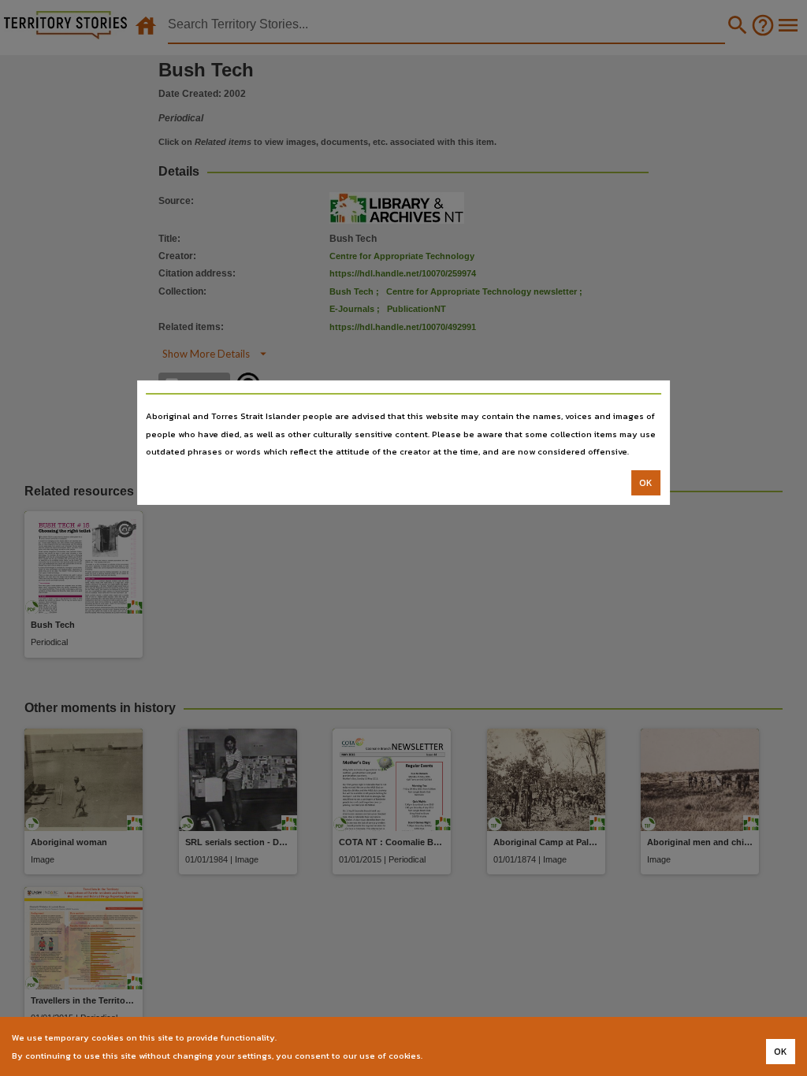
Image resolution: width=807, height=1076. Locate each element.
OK (646, 483)
